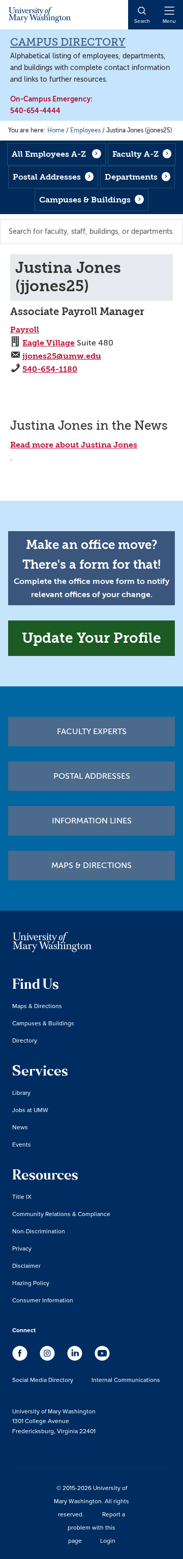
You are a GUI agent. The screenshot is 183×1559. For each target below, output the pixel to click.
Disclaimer (26, 1265)
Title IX (22, 1196)
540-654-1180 (49, 369)
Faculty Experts (92, 731)
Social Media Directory (42, 1379)
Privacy (22, 1248)
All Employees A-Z (49, 154)
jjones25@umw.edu (61, 356)
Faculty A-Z (135, 154)
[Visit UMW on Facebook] (20, 1358)
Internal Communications (126, 1379)
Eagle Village (48, 343)
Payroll (24, 329)
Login (107, 1540)
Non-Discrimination (38, 1231)
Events (21, 1144)
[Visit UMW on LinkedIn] (75, 1358)
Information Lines (92, 820)
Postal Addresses (47, 177)
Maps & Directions (91, 865)
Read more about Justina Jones (73, 444)
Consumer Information (42, 1300)
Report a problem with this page (96, 1527)
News (20, 1127)
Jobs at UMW (30, 1109)
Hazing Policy (30, 1282)
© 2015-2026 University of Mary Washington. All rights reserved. (91, 1500)
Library (21, 1092)
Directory (24, 1040)
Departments (131, 177)
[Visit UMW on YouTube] (102, 1358)
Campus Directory (68, 42)
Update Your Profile (91, 638)
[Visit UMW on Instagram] (48, 1358)
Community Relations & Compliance (61, 1213)
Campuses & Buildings (85, 199)
